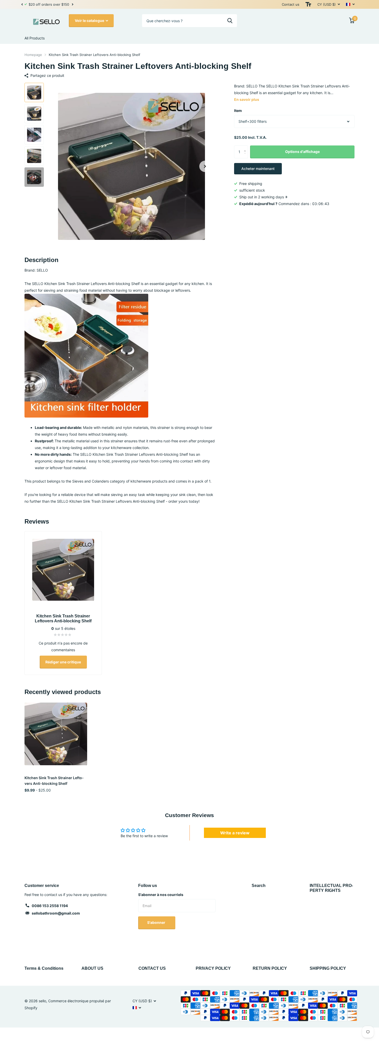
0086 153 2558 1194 (50, 905)
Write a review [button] (235, 832)
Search (259, 885)
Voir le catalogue (90, 20)
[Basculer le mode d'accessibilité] (308, 4)
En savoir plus (246, 99)
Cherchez (230, 20)
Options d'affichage (302, 151)
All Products (34, 38)
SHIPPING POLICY (328, 968)
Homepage (33, 55)
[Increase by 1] (246, 147)
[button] (21, 4)
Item (238, 110)
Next (68, 4)
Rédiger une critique (63, 662)
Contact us (290, 4)
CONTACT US (152, 968)
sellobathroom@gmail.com (56, 913)
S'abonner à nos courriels (160, 894)
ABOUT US (92, 968)
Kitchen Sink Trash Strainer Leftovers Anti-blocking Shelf (54, 780)
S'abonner (156, 922)
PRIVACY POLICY (213, 968)
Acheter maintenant (258, 168)
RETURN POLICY (270, 968)
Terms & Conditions (43, 968)
